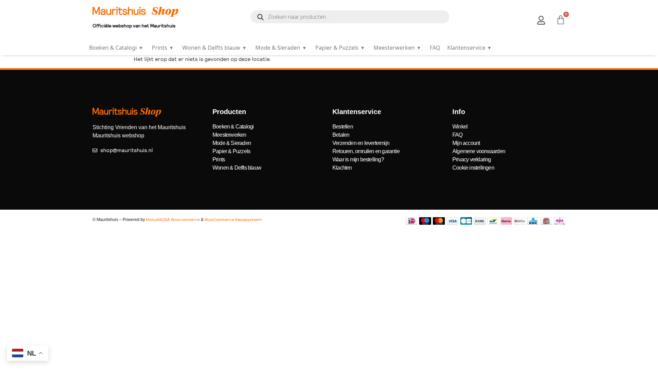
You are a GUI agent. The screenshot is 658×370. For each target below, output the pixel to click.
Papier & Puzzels (339, 47)
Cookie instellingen (473, 168)
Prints (162, 47)
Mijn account (466, 143)
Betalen (340, 135)
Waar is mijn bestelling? (358, 159)
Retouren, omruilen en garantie (366, 151)
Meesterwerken (397, 47)
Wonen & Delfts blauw (214, 47)
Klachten (342, 168)
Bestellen (342, 127)
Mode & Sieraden (280, 47)
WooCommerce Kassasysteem (233, 219)
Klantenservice (469, 47)
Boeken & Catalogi (115, 47)
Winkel (459, 127)
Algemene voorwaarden (478, 151)
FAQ (435, 47)
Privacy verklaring (471, 159)
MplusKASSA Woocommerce (173, 219)
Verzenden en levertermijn (360, 143)
